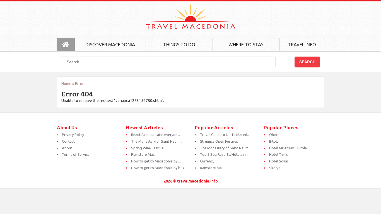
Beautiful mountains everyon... (155, 135)
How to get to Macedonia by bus (157, 168)
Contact (68, 141)
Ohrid (273, 135)
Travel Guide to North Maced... (225, 135)
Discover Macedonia (110, 44)
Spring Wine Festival (147, 148)
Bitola (274, 141)
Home (66, 83)
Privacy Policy (73, 135)
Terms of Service (76, 154)
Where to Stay (246, 44)
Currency (207, 161)
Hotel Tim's (278, 154)
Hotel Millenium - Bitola (288, 148)
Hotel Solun (278, 161)
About (67, 148)
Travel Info (302, 44)
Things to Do (179, 44)
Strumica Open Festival (219, 141)
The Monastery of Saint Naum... (156, 141)
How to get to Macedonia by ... (156, 161)
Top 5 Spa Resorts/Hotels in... (224, 154)
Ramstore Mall (143, 154)
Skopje (275, 168)
